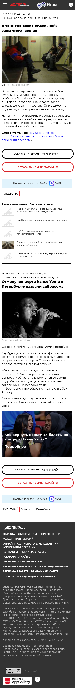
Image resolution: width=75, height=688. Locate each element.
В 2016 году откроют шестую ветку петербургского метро (35, 232)
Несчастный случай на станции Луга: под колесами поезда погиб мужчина (39, 210)
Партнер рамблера (33, 671)
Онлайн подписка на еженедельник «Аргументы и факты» (30, 545)
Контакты (10, 551)
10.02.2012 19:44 (11, 14)
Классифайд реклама (51, 566)
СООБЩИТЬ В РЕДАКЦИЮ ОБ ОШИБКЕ (29, 576)
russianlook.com (20, 84)
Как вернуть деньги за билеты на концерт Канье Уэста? (36, 437)
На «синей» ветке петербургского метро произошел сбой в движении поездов (32, 136)
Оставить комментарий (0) (37, 167)
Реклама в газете (33, 551)
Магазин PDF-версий (18, 538)
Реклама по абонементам (22, 561)
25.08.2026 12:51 (11, 273)
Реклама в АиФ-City (17, 566)
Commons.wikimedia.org (17, 340)
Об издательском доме (20, 534)
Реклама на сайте (16, 556)
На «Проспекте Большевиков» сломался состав (43, 220)
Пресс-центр (50, 534)
